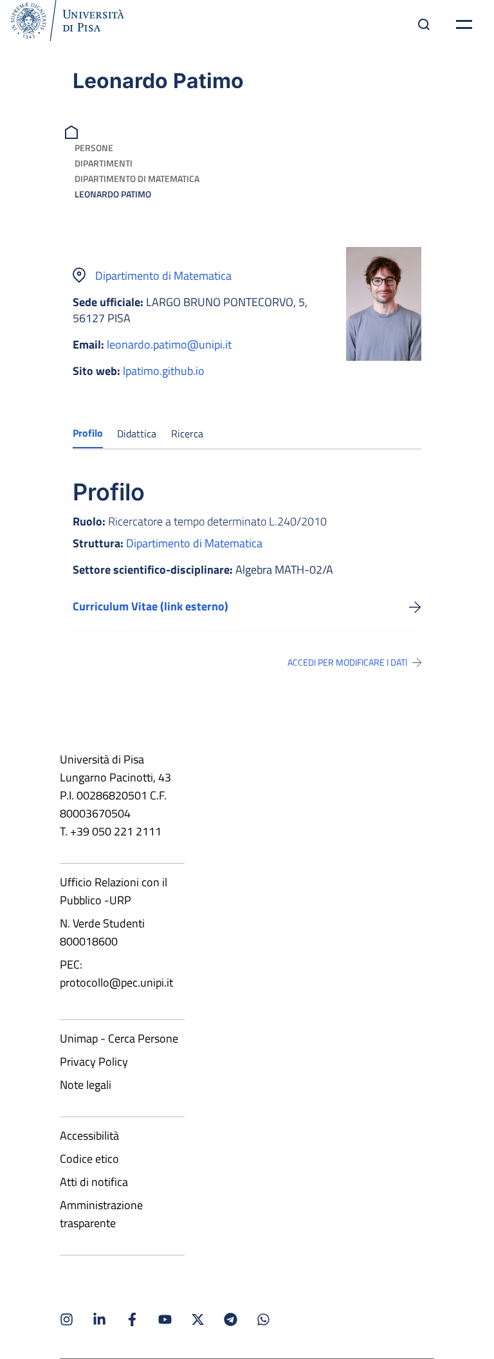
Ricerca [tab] (187, 433)
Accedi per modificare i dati (347, 662)
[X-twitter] (198, 1319)
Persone (94, 147)
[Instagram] (66, 1319)
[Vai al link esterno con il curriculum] (415, 606)
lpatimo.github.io (164, 370)
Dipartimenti (104, 163)
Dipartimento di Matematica (137, 178)
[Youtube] (165, 1319)
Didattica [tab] (136, 433)
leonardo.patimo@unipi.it (169, 344)
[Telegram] (230, 1319)
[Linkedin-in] (99, 1319)
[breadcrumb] (73, 131)
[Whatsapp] (263, 1319)
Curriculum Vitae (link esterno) (150, 606)
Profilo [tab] (88, 433)
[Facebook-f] (132, 1319)
